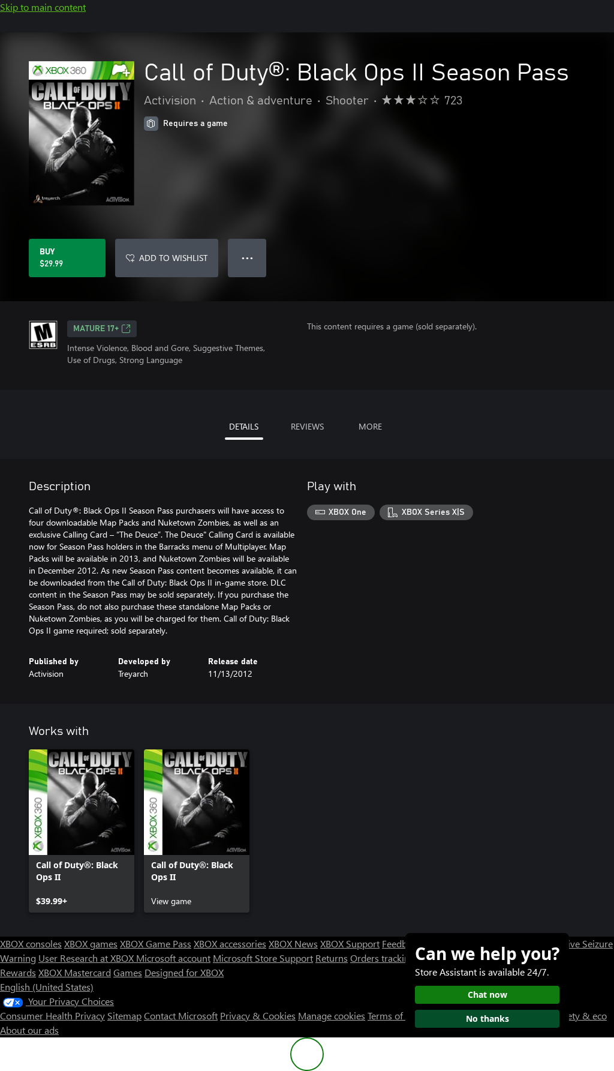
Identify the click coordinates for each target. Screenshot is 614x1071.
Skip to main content (43, 7)
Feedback (401, 943)
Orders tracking (382, 958)
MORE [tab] (370, 426)
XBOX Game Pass (155, 943)
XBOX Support (350, 943)
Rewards (18, 972)
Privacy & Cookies (258, 1015)
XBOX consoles (31, 943)
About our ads (29, 1030)
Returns (331, 958)
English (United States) (47, 986)
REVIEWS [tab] (307, 426)
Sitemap (124, 1015)
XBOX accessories (230, 943)
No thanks (487, 1018)
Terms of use (394, 1015)
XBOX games (91, 943)
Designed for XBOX (184, 972)
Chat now (487, 994)
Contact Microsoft (181, 1015)
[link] (81, 831)
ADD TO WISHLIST (173, 257)
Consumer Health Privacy (52, 1015)
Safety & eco (580, 1015)
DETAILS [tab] (243, 426)
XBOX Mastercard (74, 972)
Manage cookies (331, 1015)
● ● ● (247, 257)
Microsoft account (173, 958)
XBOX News (293, 943)
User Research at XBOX (87, 958)
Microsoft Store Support (263, 958)
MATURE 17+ (96, 329)
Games (127, 972)
